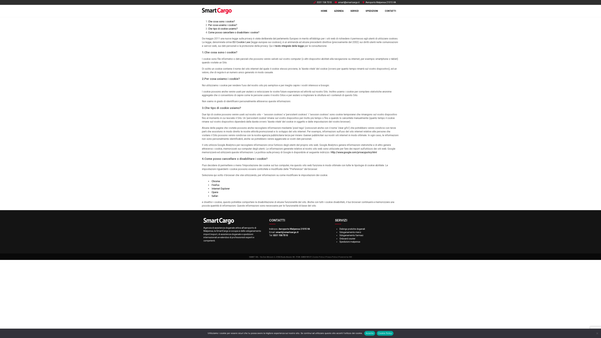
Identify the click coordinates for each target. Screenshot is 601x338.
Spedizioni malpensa (349, 242)
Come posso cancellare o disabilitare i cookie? (233, 32)
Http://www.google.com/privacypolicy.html (354, 152)
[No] (597, 333)
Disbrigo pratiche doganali (352, 229)
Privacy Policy (331, 257)
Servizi (354, 11)
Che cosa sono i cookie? (221, 21)
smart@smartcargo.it (349, 2)
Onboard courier (347, 238)
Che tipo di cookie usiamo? (223, 28)
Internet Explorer (221, 188)
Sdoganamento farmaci (351, 235)
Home (324, 11)
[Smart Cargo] (217, 11)
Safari (215, 196)
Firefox (215, 185)
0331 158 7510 (324, 2)
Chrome (216, 181)
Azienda (339, 11)
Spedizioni (372, 11)
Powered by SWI (345, 257)
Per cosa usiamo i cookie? (222, 25)
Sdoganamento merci (350, 232)
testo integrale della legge (289, 45)
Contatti (390, 11)
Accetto (370, 333)
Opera (215, 192)
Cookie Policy (318, 257)
